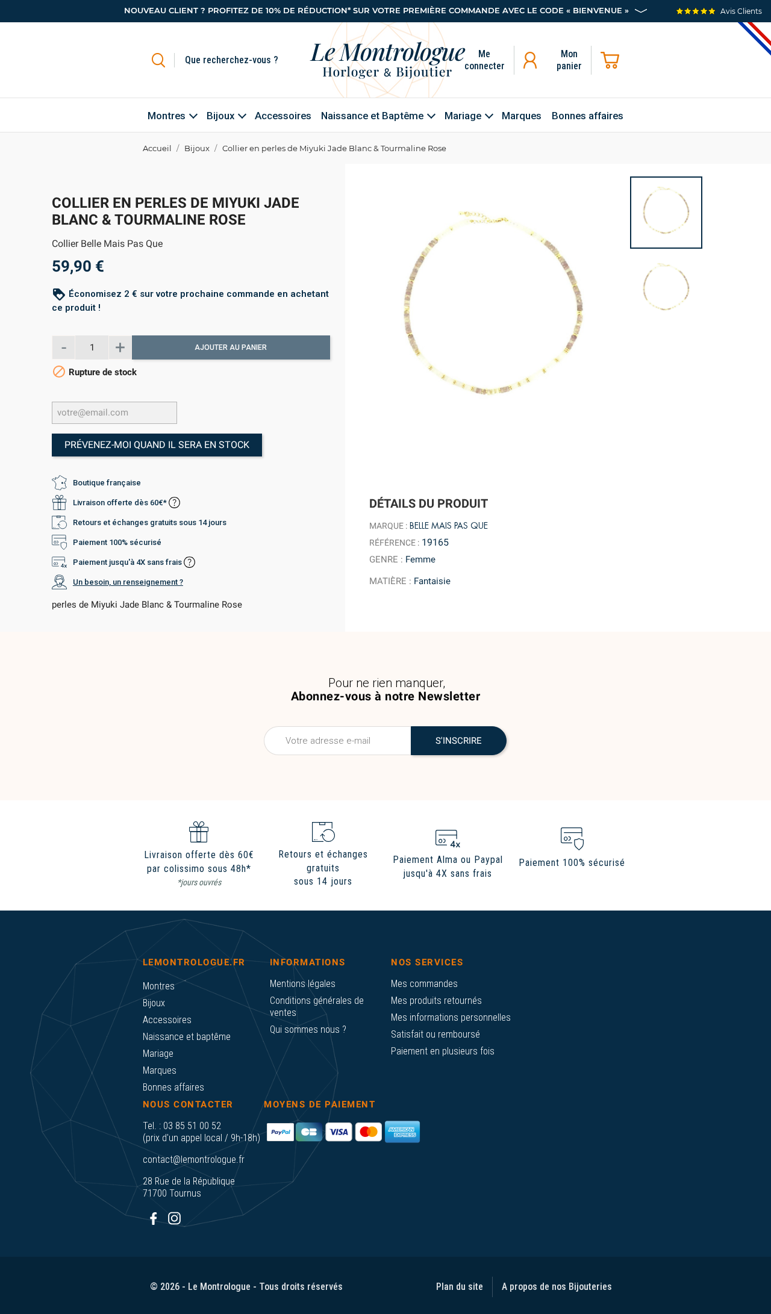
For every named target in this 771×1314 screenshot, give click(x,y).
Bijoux (154, 1003)
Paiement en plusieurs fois (443, 1051)
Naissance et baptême (187, 1036)
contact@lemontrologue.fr (194, 1159)
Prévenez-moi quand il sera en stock (156, 444)
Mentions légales (303, 983)
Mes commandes (424, 983)
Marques (159, 1070)
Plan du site (459, 1286)
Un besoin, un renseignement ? (128, 582)
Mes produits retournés (436, 1000)
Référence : (394, 542)
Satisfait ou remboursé (435, 1034)
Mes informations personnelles (451, 1017)
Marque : (388, 526)
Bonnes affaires (173, 1087)
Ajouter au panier (231, 347)
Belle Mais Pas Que (449, 525)
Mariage (158, 1053)
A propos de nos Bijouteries (557, 1286)
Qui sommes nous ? (308, 1029)
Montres (159, 986)
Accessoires (167, 1020)
